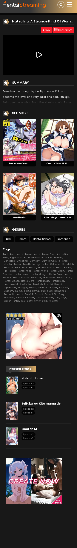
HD (5, 270)
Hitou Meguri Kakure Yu (58, 217)
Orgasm (8, 290)
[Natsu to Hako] (12, 385)
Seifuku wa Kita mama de (41, 403)
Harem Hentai (63, 267)
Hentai (12, 270)
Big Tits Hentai (32, 257)
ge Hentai (42, 264)
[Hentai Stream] (24, 4)
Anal (8, 239)
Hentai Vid (49, 277)
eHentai (8, 264)
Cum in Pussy (49, 260)
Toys (64, 297)
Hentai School (42, 239)
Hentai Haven (21, 274)
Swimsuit (9, 297)
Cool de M (29, 429)
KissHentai (25, 284)
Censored (9, 260)
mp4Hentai (10, 287)
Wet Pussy (27, 300)
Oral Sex (63, 287)
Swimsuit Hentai (25, 297)
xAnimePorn (41, 300)
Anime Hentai (32, 254)
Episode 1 (28, 387)
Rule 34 (29, 294)
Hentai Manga (39, 274)
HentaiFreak (57, 280)
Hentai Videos (11, 280)
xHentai (54, 300)
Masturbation (41, 284)
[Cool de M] (12, 436)
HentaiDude (42, 280)
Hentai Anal (24, 270)
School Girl (51, 294)
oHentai (53, 287)
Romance (64, 239)
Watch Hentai (11, 300)
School (39, 294)
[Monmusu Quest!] (19, 139)
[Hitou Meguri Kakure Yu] (57, 193)
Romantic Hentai (13, 294)
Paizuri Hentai (31, 290)
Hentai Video (64, 277)
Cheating (22, 260)
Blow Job (46, 257)
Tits (57, 297)
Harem (22, 239)
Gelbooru (55, 264)
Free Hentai (29, 264)
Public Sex (47, 290)
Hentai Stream (21, 277)
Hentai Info (65, 30)
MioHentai (56, 284)
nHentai (42, 287)
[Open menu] (69, 4)
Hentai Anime (40, 270)
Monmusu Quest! (19, 163)
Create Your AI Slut (57, 163)
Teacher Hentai (44, 297)
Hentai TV (36, 277)
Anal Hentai (16, 254)
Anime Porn (48, 254)
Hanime (8, 267)
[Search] (60, 4)
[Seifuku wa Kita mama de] (12, 410)
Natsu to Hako (32, 378)
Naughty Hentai (27, 287)
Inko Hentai (19, 217)
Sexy (61, 294)
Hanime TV (21, 267)
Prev (47, 30)
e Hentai (63, 260)
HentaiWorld (11, 284)
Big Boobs (16, 257)
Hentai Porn (55, 274)
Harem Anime (46, 267)
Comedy (35, 260)
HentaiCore (27, 280)
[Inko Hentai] (19, 193)
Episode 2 (28, 383)
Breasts (58, 257)
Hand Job (68, 264)
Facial (17, 264)
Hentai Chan (57, 270)
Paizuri (18, 290)
